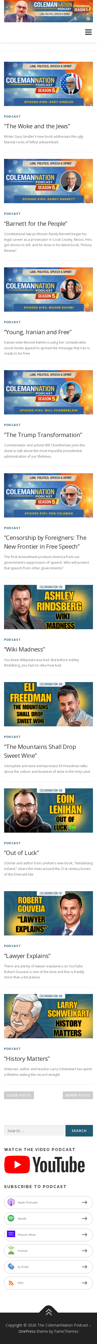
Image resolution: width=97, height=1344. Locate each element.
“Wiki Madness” (24, 649)
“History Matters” (27, 1058)
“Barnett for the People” (35, 223)
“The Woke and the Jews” (37, 126)
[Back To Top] (48, 1312)
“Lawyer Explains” (27, 956)
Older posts (19, 1095)
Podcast (12, 116)
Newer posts (77, 1095)
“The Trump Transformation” (43, 435)
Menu (88, 32)
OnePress (27, 1331)
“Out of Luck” (21, 852)
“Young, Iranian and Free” (37, 332)
